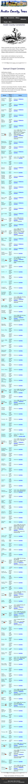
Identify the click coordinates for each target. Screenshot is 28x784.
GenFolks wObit (22, 436)
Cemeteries (11, 17)
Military (17, 17)
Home (5, 17)
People (6, 22)
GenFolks (16, 100)
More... (10, 22)
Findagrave (21, 99)
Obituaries (23, 19)
